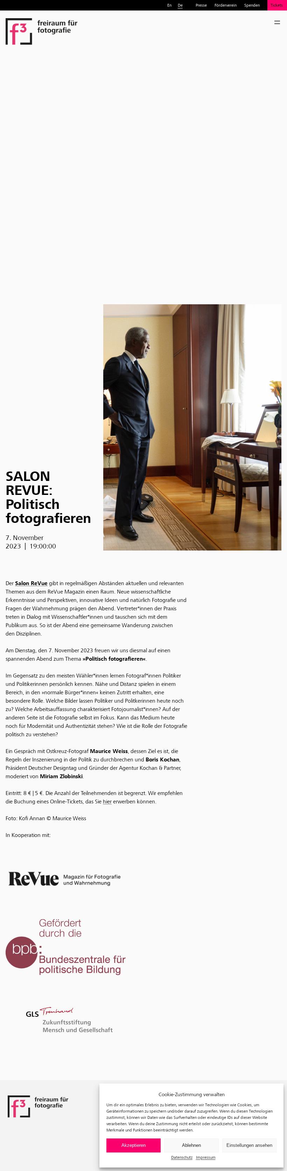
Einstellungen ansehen (249, 1145)
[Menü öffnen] (277, 22)
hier (107, 801)
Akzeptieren (133, 1145)
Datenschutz (181, 1157)
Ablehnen (191, 1145)
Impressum (206, 1157)
